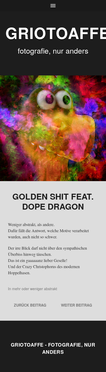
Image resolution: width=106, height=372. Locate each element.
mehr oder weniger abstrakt (34, 288)
